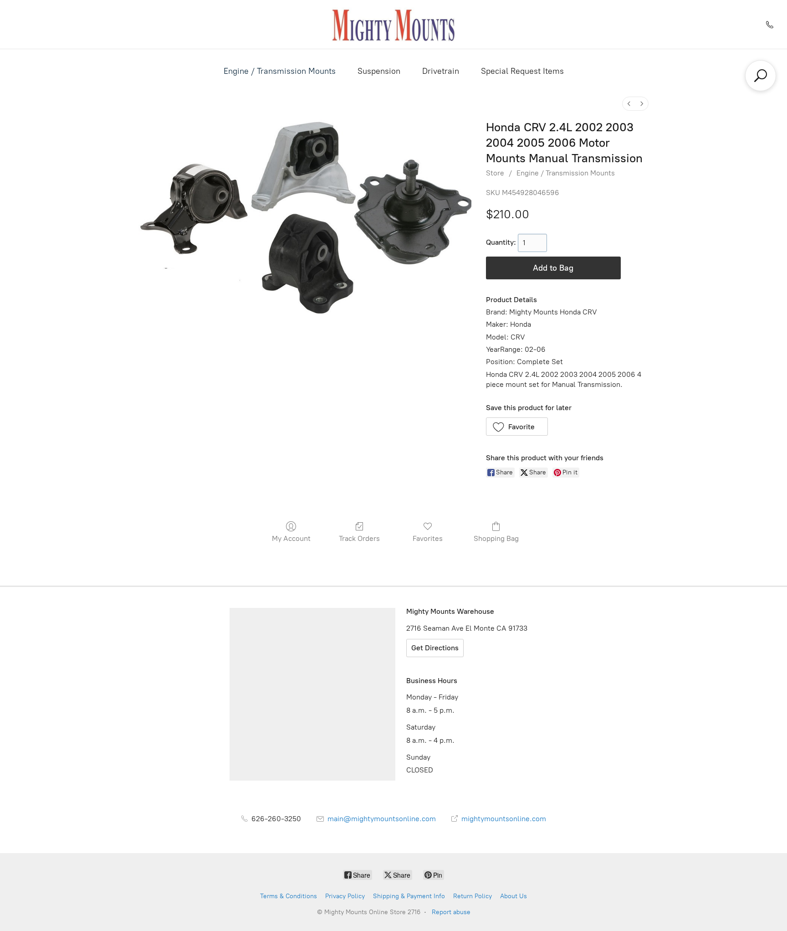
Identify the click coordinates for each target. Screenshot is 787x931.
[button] (517, 426)
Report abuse (451, 912)
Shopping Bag (496, 538)
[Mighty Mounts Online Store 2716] (393, 24)
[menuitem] (629, 103)
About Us (513, 896)
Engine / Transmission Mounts (280, 71)
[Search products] (760, 75)
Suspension (379, 71)
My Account (291, 538)
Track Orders (359, 538)
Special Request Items (522, 71)
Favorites (428, 538)
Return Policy (472, 896)
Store (495, 173)
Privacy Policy (345, 896)
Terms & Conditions (288, 896)
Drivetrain (440, 71)
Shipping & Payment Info (409, 896)
